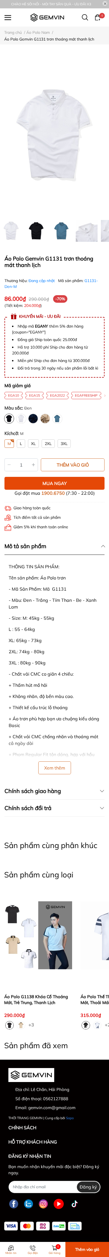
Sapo (70, 1118)
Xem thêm (54, 768)
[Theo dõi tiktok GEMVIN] (74, 1204)
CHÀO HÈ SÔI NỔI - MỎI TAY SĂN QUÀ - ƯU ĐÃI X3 (51, 4)
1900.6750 (53, 493)
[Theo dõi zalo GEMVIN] (28, 1204)
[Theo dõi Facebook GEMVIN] (13, 1204)
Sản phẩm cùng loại (38, 874)
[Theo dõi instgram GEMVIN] (43, 1204)
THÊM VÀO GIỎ (73, 465)
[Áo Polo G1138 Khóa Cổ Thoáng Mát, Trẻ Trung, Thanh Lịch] (38, 935)
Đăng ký (88, 1187)
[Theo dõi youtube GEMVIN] (59, 1204)
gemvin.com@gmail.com (51, 1107)
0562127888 (55, 1098)
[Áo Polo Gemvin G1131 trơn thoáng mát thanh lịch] (54, 135)
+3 (32, 1024)
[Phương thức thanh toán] (43, 1226)
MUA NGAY (54, 483)
